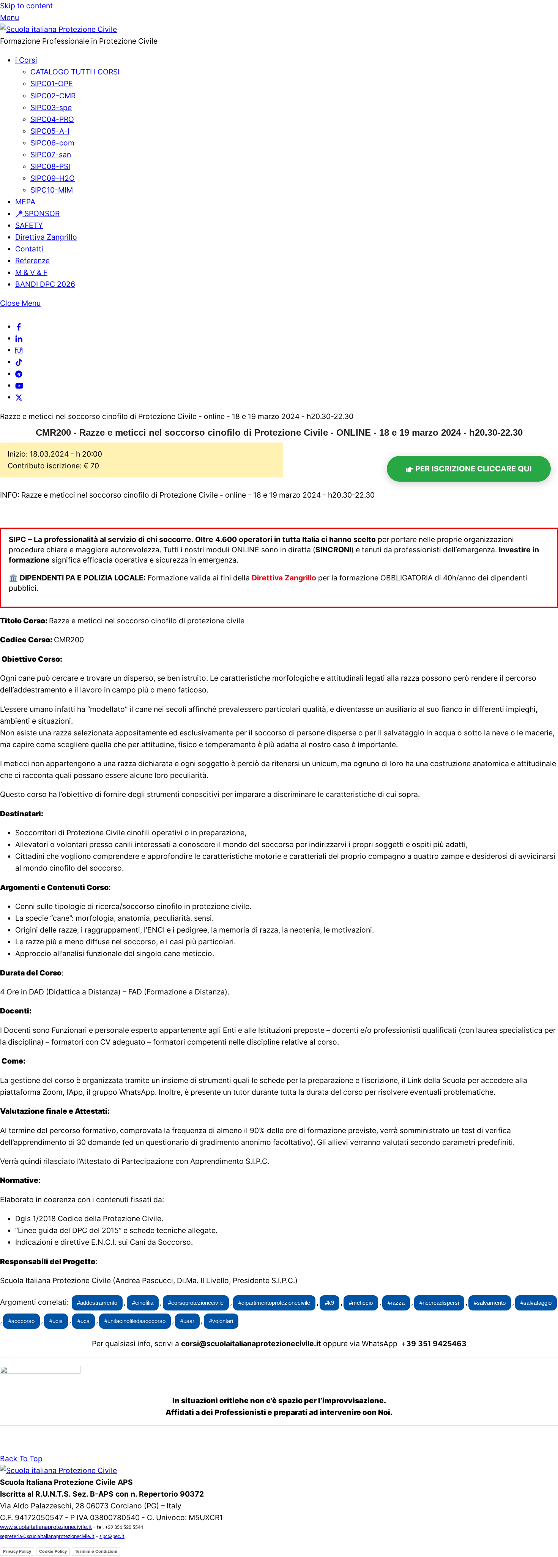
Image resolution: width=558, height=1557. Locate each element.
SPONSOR (41, 213)
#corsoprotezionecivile (196, 1302)
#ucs (83, 1321)
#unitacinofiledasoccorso (135, 1321)
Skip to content (26, 5)
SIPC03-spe (51, 107)
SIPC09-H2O (52, 178)
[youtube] (19, 385)
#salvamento (490, 1302)
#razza (396, 1302)
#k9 (329, 1302)
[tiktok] (18, 361)
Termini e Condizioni (96, 1551)
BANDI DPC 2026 (45, 284)
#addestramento (97, 1302)
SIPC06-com (52, 142)
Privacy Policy (17, 1551)
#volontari (221, 1321)
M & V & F (31, 272)
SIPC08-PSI (50, 166)
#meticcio (361, 1302)
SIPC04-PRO (52, 119)
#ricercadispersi (439, 1302)
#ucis (56, 1321)
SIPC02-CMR (53, 95)
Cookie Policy (53, 1551)
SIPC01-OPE (51, 83)
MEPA (25, 201)
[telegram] (18, 373)
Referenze (32, 260)
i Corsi (26, 60)
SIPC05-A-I (49, 131)
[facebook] (18, 326)
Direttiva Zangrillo (46, 237)
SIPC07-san (50, 154)
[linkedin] (18, 338)
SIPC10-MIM (51, 189)
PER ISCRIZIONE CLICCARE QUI (472, 468)
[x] (18, 397)
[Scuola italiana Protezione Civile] (58, 29)
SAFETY (29, 225)
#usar (187, 1321)
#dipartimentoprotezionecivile (274, 1302)
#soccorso (21, 1321)
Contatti (29, 248)
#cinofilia (142, 1302)
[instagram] (18, 349)
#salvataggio (536, 1302)
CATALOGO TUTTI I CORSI (75, 71)
